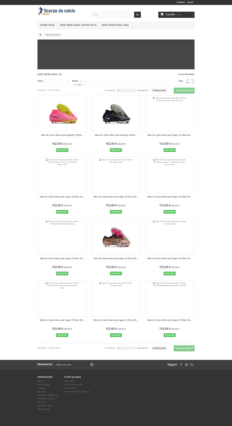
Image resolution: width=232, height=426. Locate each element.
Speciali (40, 381)
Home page (47, 25)
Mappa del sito (43, 409)
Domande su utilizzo (46, 399)
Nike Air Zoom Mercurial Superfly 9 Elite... (62, 135)
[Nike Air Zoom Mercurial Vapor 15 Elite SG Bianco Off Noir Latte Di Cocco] (169, 113)
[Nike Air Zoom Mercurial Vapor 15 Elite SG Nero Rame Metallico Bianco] (62, 237)
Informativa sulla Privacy (47, 395)
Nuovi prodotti (43, 385)
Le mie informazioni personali (76, 392)
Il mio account (72, 376)
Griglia (188, 83)
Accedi (190, 2)
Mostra (75, 81)
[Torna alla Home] (40, 35)
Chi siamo (41, 402)
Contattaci (181, 2)
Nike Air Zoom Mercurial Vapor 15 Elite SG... (169, 135)
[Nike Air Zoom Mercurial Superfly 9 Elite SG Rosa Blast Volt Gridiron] (62, 113)
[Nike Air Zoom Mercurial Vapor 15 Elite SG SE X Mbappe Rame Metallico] (116, 237)
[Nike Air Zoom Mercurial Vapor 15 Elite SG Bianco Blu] (116, 299)
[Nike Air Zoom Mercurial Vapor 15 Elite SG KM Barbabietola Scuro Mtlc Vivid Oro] (169, 299)
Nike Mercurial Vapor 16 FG (78, 25)
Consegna (41, 392)
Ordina (40, 81)
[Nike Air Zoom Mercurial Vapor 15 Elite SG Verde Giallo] (116, 175)
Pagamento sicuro (45, 406)
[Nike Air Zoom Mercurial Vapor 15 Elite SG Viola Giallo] (169, 237)
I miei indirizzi (70, 388)
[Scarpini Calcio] (62, 11)
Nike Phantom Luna (115, 25)
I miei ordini (69, 381)
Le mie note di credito (73, 385)
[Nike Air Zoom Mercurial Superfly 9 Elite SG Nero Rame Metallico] (116, 113)
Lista (193, 83)
